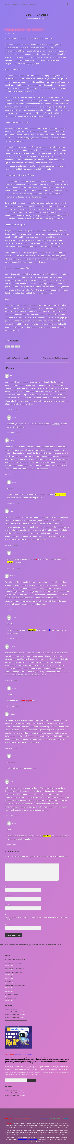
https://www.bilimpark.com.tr (10, 945)
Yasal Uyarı (25, 4)
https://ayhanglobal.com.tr (29, 945)
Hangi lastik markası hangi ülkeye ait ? (14, 972)
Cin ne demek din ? (9, 981)
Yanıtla (15, 409)
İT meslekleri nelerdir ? (10, 998)
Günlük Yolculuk (37, 15)
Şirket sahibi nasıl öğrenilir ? (12, 994)
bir (12, 346)
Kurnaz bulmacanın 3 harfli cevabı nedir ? (15, 968)
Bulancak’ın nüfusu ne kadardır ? (13, 963)
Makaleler (14, 341)
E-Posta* (8, 895)
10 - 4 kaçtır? (9, 925)
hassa (17, 346)
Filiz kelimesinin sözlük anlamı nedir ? (56, 358)
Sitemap (59, 945)
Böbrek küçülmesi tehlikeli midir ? (13, 990)
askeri (7, 346)
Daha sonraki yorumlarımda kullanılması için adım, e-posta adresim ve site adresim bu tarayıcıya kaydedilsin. (36, 918)
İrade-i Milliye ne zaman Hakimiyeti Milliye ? (16, 1020)
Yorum (7, 862)
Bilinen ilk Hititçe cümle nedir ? (12, 1014)
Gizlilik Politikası (16, 4)
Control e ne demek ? (10, 977)
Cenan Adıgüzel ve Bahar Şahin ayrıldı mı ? (15, 985)
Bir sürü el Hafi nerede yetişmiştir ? (17, 358)
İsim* (6, 886)
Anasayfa (7, 4)
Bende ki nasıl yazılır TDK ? (11, 1009)
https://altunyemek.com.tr (47, 945)
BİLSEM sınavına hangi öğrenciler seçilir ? (15, 959)
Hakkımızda (33, 4)
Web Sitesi (8, 905)
